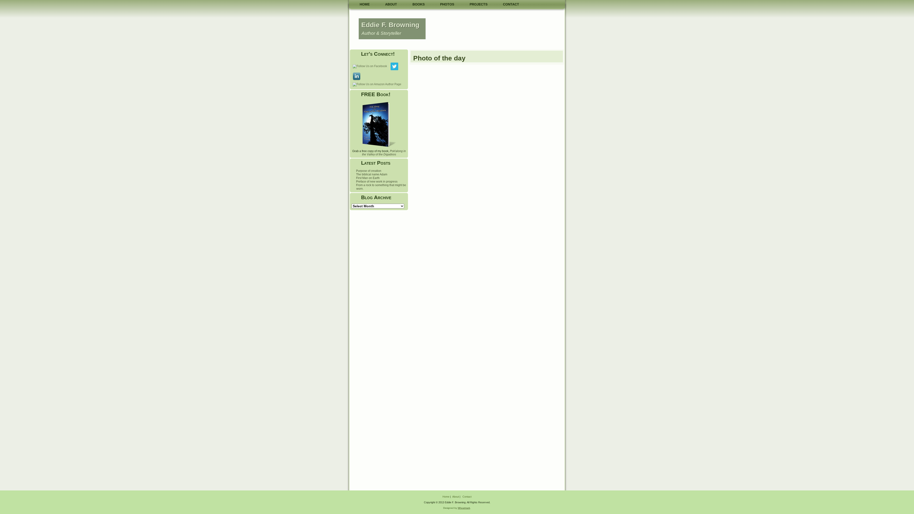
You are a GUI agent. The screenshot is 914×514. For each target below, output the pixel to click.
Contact (511, 4)
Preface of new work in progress (376, 181)
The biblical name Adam (371, 174)
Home (365, 4)
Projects (478, 4)
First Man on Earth (368, 178)
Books (418, 4)
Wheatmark (464, 508)
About (391, 4)
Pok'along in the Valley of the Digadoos (384, 152)
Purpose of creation (368, 171)
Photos (447, 4)
